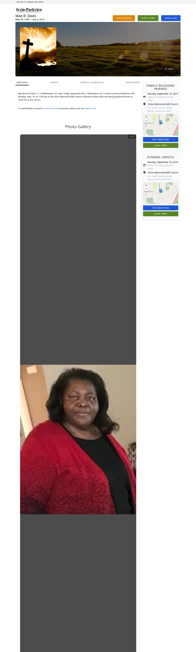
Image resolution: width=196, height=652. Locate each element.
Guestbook (133, 82)
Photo (54, 82)
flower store (90, 108)
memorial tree (50, 108)
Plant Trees (160, 145)
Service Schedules (92, 82)
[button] (160, 122)
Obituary (22, 82)
